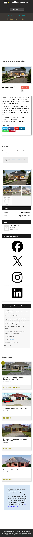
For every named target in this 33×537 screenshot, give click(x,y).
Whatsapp (6, 130)
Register (13, 159)
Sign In (23, 19)
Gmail (16, 128)
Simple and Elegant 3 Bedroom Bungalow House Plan (14, 378)
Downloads (11, 339)
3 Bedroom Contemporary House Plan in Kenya (15, 440)
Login (19, 159)
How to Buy (11, 15)
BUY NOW (24, 87)
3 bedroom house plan (24, 141)
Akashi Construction (17, 226)
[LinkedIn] (17, 299)
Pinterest (12, 130)
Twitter (5, 128)
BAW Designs (7, 381)
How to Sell (21, 15)
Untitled (5, 410)
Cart (13, 19)
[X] (17, 268)
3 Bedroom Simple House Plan (14, 470)
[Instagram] (17, 284)
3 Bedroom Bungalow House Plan (15, 408)
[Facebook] (17, 253)
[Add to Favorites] (22, 91)
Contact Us (25, 535)
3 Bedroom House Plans (9, 137)
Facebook (11, 128)
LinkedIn (22, 128)
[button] (28, 172)
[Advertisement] (16, 42)
